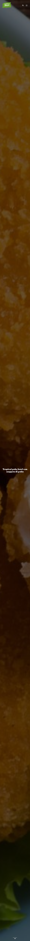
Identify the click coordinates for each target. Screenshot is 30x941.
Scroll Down (15, 937)
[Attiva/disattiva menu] (27, 5)
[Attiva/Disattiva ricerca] (23, 5)
